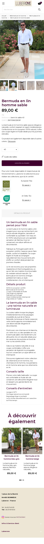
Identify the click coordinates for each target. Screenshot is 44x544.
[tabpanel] (22, 49)
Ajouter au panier (22, 163)
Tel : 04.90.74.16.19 (8, 507)
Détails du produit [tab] (22, 213)
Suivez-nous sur (14, 517)
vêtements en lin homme (19, 361)
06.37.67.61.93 (10, 510)
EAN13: (4, 120)
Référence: (6, 118)
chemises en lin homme (15, 363)
